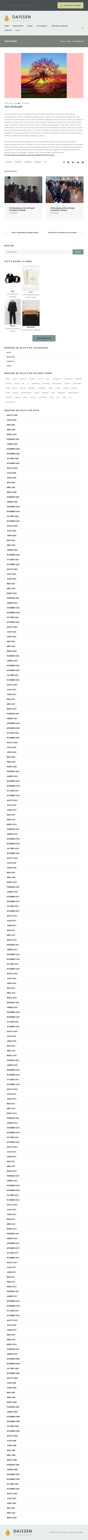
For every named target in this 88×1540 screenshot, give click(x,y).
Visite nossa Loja (44, 338)
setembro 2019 (13, 795)
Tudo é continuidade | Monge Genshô (24, 233)
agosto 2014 (12, 1089)
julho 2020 (11, 747)
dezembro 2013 (13, 1128)
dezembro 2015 (13, 1012)
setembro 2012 (13, 1200)
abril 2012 (11, 1224)
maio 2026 (11, 425)
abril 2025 (11, 487)
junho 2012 (11, 1214)
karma (15, 388)
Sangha (17, 397)
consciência (68, 379)
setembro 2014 (13, 1084)
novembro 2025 (13, 454)
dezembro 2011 (13, 1243)
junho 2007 (11, 1503)
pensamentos (26, 393)
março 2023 (12, 593)
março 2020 (12, 767)
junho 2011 (11, 1272)
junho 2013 (11, 1157)
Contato (8, 30)
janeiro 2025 (12, 502)
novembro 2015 (13, 1017)
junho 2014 (11, 1099)
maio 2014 (11, 1104)
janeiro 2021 (12, 718)
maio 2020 (11, 757)
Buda (15, 379)
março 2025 (12, 492)
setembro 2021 (13, 680)
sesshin (33, 397)
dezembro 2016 (13, 954)
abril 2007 (11, 1513)
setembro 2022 (13, 622)
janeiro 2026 (12, 444)
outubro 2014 (13, 1080)
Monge (65, 388)
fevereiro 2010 (13, 1349)
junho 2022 (11, 637)
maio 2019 (11, 815)
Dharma (8, 383)
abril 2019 (11, 820)
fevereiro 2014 (13, 1118)
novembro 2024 (13, 511)
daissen (26, 103)
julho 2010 (11, 1325)
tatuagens (37, 162)
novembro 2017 (13, 901)
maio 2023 (11, 584)
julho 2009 (11, 1383)
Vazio (52, 397)
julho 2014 (11, 1094)
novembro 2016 (13, 959)
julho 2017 (11, 921)
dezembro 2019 (13, 781)
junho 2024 (11, 535)
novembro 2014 (13, 1075)
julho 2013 (11, 1152)
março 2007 (12, 1518)
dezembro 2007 (13, 1474)
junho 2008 (11, 1445)
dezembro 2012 (13, 1185)
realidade (45, 393)
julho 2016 (11, 978)
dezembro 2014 (13, 1070)
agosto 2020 (12, 743)
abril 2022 (11, 646)
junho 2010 (11, 1330)
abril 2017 (11, 935)
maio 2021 (11, 699)
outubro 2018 (13, 848)
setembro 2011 (13, 1258)
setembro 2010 (13, 1315)
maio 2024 (11, 540)
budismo (9, 162)
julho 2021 (11, 690)
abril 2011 (11, 1282)
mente (50, 388)
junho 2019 (11, 810)
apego (8, 379)
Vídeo (9, 366)
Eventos (10, 361)
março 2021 (12, 709)
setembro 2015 (13, 1027)
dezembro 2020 (13, 723)
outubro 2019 (13, 791)
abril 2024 (11, 545)
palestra (16, 393)
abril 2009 (11, 1397)
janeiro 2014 (12, 1123)
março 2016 (12, 998)
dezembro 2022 (13, 608)
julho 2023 (11, 574)
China (48, 379)
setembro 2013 (13, 1142)
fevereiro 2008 (13, 1465)
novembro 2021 (13, 670)
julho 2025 (11, 473)
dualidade (27, 162)
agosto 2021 (12, 685)
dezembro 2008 (13, 1417)
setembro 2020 (13, 738)
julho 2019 (11, 805)
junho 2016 (11, 983)
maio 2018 (11, 873)
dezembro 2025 (13, 449)
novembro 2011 (13, 1248)
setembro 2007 (13, 1489)
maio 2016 (11, 988)
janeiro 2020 (12, 776)
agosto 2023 (12, 569)
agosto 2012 (12, 1205)
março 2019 (12, 824)
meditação (41, 388)
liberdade (31, 388)
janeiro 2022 (12, 661)
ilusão (8, 388)
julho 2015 (11, 1036)
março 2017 (12, 940)
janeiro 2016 (12, 1007)
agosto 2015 (12, 1031)
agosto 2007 (12, 1494)
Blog (68, 41)
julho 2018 (11, 863)
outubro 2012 (13, 1195)
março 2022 (12, 651)
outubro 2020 (13, 733)
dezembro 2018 (13, 839)
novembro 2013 (13, 1133)
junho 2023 (11, 579)
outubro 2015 (13, 1022)
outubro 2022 (13, 617)
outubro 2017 (13, 906)
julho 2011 (11, 1267)
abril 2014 (11, 1108)
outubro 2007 (13, 1484)
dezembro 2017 (13, 897)
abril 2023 (11, 588)
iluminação (77, 383)
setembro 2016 (13, 969)
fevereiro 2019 (13, 829)
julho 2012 (11, 1210)
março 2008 (12, 1460)
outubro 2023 (13, 560)
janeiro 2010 (12, 1354)
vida (57, 397)
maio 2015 (11, 1046)
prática (36, 393)
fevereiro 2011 (13, 1291)
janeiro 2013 (12, 1181)
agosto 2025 (12, 468)
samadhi (9, 397)
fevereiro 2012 (13, 1234)
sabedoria (61, 393)
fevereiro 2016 (13, 1003)
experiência (36, 383)
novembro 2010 (13, 1306)
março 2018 (12, 882)
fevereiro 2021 (13, 714)
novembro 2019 (13, 786)
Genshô (67, 383)
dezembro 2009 (13, 1359)
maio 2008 (11, 1450)
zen (45, 162)
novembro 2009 (13, 1364)
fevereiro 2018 (13, 887)
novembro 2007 (13, 1479)
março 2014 (12, 1113)
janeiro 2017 (12, 950)
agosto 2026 (12, 415)
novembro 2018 (13, 844)
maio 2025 (11, 483)
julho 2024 (11, 531)
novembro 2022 (13, 613)
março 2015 (12, 1055)
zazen (64, 397)
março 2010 (12, 1344)
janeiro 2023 (12, 603)
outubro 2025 (13, 458)
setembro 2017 (13, 911)
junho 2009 (11, 1388)
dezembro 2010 (13, 1301)
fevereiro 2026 (13, 439)
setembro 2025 (13, 463)
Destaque (11, 357)
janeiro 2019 (12, 834)
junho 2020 (11, 752)
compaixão (56, 379)
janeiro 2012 (12, 1238)
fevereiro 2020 (13, 771)
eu (28, 383)
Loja (18, 30)
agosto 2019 (12, 800)
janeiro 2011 (12, 1296)
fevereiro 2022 (13, 656)
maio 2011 (11, 1277)
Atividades (42, 26)
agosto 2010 (12, 1320)
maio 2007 (11, 1508)
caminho (32, 379)
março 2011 (12, 1287)
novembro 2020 (13, 728)
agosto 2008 (12, 1436)
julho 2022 (11, 632)
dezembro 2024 (13, 507)
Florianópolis (57, 383)
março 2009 (12, 1402)
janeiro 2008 (12, 1470)
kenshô (23, 388)
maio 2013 (11, 1161)
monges (74, 388)
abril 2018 (11, 877)
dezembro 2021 (13, 665)
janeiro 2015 (12, 1065)
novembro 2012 (13, 1190)
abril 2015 (11, 1051)
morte (8, 393)
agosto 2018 (12, 858)
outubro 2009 (13, 1368)
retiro (53, 393)
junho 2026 (11, 420)
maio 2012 (11, 1219)
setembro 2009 (13, 1373)
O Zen (29, 26)
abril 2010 (11, 1340)
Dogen (16, 383)
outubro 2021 (13, 675)
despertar (78, 379)
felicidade (46, 383)
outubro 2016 (13, 964)
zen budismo (10, 402)
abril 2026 (11, 430)
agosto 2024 (12, 526)
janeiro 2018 (12, 892)
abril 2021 (11, 704)
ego (23, 383)
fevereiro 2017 (13, 945)
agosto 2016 (12, 974)
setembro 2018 (13, 853)
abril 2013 (11, 1166)
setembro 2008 (13, 1431)
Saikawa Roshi (73, 393)
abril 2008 (11, 1455)
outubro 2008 (13, 1426)
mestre (57, 388)
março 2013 (12, 1171)
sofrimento (43, 397)
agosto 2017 (12, 916)
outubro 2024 (13, 516)
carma (40, 379)
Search (78, 252)
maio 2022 (11, 641)
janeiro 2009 (12, 1412)
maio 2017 (11, 930)
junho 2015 (11, 1041)
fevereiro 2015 (13, 1060)
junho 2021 (11, 694)
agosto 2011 (12, 1263)
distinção (18, 162)
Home (6, 26)
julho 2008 (11, 1441)
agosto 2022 (12, 627)
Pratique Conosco (60, 26)
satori (25, 397)
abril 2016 (11, 993)
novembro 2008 (13, 1421)
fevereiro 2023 (13, 598)
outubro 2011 (13, 1253)
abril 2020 (11, 762)
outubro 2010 (13, 1311)
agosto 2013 (12, 1147)
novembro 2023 (13, 555)
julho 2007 (11, 1498)
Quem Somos (18, 26)
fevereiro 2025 (13, 497)
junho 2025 (11, 478)
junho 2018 (11, 868)
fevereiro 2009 (13, 1407)
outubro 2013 (13, 1137)
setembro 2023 (13, 564)
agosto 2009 (12, 1378)
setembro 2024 (13, 521)
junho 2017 (11, 925)
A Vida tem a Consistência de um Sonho (62, 233)
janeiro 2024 (12, 550)
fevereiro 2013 (13, 1176)
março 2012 (12, 1229)
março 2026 (12, 434)
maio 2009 (11, 1392)
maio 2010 (11, 1335)
